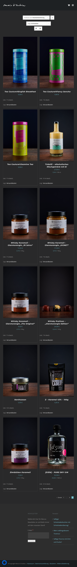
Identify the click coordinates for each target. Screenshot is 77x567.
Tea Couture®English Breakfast (20, 92)
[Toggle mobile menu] (73, 5)
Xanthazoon (20, 400)
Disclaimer (53, 563)
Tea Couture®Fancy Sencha (57, 92)
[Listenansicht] (40, 28)
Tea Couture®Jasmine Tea (20, 164)
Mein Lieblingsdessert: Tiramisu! (61, 532)
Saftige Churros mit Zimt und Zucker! (62, 540)
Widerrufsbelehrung (63, 563)
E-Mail (30, 530)
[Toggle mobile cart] (69, 5)
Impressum (30, 563)
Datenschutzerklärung (41, 563)
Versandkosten (11, 105)
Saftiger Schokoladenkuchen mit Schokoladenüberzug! (62, 522)
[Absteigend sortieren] (52, 18)
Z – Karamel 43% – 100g (56, 400)
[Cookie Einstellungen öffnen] (4, 564)
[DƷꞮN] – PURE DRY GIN (56, 472)
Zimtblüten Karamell (20, 472)
